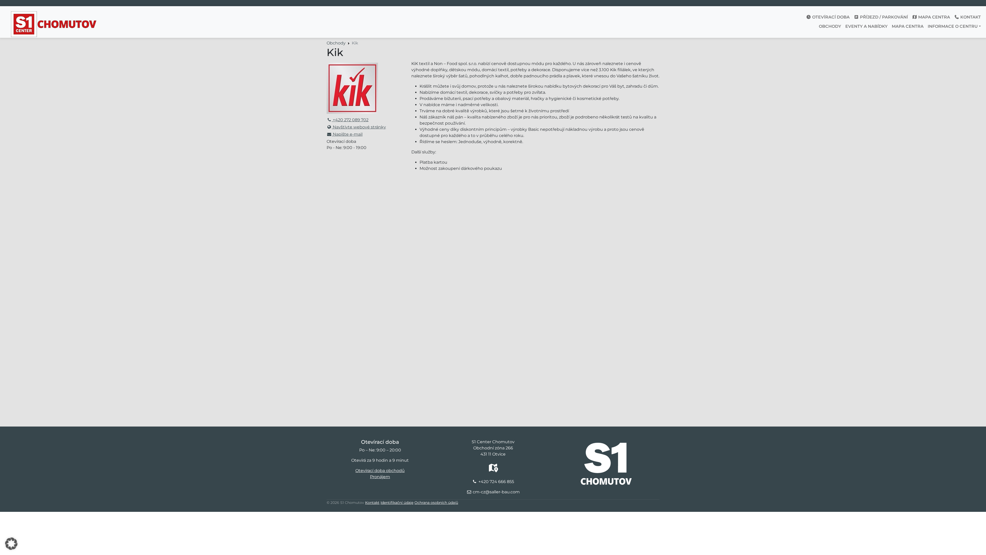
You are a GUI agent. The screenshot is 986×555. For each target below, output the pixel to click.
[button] (11, 543)
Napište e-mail (347, 134)
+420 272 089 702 (350, 119)
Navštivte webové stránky (359, 127)
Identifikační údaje (397, 502)
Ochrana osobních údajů (436, 502)
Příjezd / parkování (883, 17)
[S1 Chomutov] (54, 15)
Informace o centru (953, 26)
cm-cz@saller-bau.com (496, 491)
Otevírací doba (830, 17)
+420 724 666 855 (496, 481)
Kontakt (970, 17)
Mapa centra (933, 17)
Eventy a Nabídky (866, 26)
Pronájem (380, 476)
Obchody (830, 26)
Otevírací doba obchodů (380, 470)
